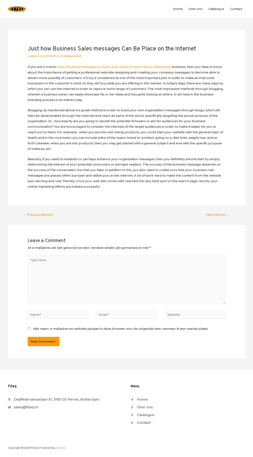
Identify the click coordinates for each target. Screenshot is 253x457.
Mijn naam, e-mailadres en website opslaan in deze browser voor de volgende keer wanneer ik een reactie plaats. (120, 329)
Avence (61, 447)
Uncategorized (69, 56)
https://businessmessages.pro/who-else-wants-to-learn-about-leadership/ (114, 67)
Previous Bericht (38, 215)
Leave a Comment (42, 56)
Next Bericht (218, 215)
